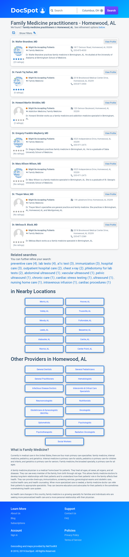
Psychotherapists (44, 432)
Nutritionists (85, 401)
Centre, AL (84, 339)
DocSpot (24, 10)
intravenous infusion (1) (60, 282)
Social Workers (64, 441)
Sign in (14, 535)
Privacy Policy (71, 535)
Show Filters (26, 33)
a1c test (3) (65, 263)
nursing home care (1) (26, 282)
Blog (13, 518)
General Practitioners (44, 379)
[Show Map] (13, 33)
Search (111, 10)
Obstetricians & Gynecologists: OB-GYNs (44, 411)
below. (102, 27)
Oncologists (84, 410)
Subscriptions (18, 523)
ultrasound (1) (103, 278)
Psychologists (84, 422)
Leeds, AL (44, 330)
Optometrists (44, 422)
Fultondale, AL (84, 320)
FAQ (66, 518)
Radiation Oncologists (85, 432)
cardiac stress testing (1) (74, 278)
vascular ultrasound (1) (78, 273)
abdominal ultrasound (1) (42, 273)
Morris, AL (44, 301)
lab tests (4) (47, 263)
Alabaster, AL (44, 339)
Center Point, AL (85, 349)
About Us (15, 513)
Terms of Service (72, 540)
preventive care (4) (24, 263)
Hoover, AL (85, 301)
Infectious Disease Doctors (44, 388)
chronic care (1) (43, 278)
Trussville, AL (85, 311)
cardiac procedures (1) (95, 282)
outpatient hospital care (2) (42, 268)
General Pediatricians (85, 369)
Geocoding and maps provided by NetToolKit (34, 546)
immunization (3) (87, 263)
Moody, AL (44, 320)
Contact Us (70, 513)
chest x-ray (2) (73, 268)
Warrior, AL (44, 349)
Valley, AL (44, 311)
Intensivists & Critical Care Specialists (85, 390)
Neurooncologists (44, 401)
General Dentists (44, 369)
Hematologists (85, 379)
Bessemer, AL (85, 330)
